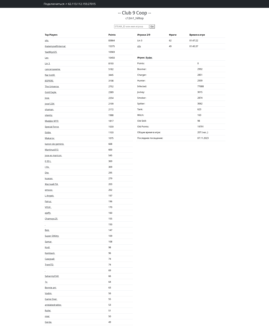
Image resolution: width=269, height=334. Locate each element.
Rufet (48, 310)
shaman (49, 109)
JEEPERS (49, 80)
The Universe (52, 86)
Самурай (50, 258)
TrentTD (49, 264)
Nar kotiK (50, 75)
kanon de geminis (54, 143)
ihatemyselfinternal (55, 46)
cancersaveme (53, 69)
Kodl (47, 247)
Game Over (51, 299)
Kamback (50, 253)
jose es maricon (53, 155)
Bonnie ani (51, 287)
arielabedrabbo (53, 304)
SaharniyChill (52, 276)
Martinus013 (52, 149)
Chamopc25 (51, 218)
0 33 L (48, 161)
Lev (47, 57)
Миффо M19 (52, 120)
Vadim (48, 293)
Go (152, 26)
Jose (47, 98)
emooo (49, 189)
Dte (47, 172)
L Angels (49, 195)
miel (47, 316)
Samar (48, 241)
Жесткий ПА (51, 184)
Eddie (48, 132)
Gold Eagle (51, 92)
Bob (47, 230)
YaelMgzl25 (51, 52)
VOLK (48, 207)
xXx (47, 40)
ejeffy (48, 212)
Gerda (48, 322)
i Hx (47, 166)
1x (46, 281)
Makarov (50, 138)
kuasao (49, 178)
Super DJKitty (52, 235)
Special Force (52, 126)
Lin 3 (47, 63)
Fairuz (48, 201)
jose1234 (50, 103)
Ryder (149, 57)
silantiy (49, 115)
